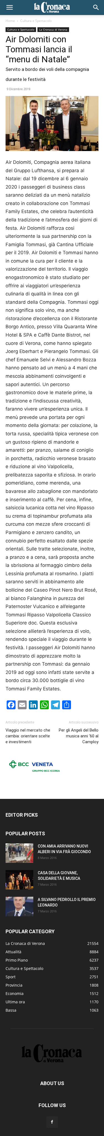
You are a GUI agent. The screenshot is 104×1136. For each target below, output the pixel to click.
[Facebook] (52, 1122)
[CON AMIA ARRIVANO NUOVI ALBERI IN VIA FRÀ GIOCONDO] (19, 853)
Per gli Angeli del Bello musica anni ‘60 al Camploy (78, 736)
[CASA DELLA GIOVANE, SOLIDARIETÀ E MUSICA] (19, 880)
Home (10, 20)
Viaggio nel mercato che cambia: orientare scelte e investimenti (28, 736)
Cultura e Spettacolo (36, 20)
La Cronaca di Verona (53, 29)
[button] (9, 7)
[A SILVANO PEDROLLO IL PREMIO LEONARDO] (19, 906)
